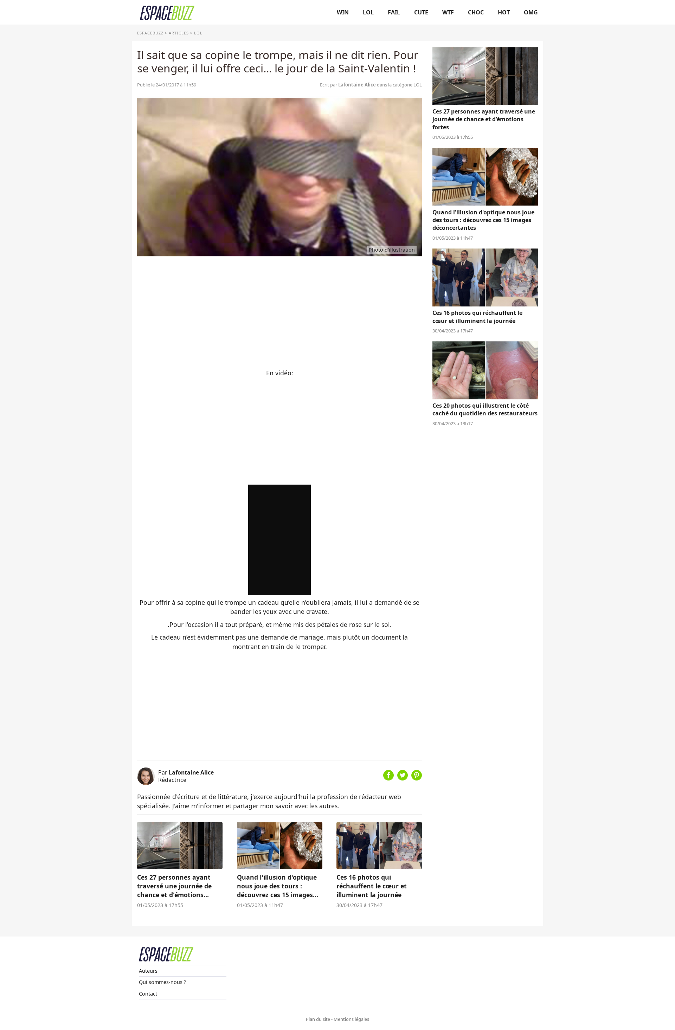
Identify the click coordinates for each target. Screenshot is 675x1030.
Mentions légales (351, 1019)
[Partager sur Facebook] (388, 778)
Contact (148, 993)
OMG (531, 12)
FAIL (394, 12)
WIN (343, 12)
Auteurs (148, 970)
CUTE (421, 12)
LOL (368, 12)
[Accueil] (167, 12)
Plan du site (318, 1019)
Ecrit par (348, 85)
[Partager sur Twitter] (403, 778)
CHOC (476, 12)
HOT (504, 12)
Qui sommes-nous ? (162, 982)
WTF (448, 12)
